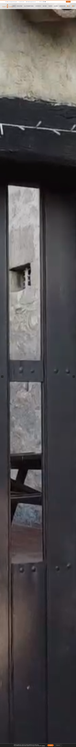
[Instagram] (43, 1)
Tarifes (50, 6)
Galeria (56, 6)
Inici (14, 6)
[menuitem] (68, 6)
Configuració (58, 745)
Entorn (44, 6)
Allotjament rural (29, 6)
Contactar (62, 6)
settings (43, 745)
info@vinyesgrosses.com (31, 1)
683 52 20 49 (22, 1)
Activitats (38, 6)
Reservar (68, 1)
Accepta (50, 745)
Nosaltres (19, 6)
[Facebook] (40, 1)
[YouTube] (45, 1)
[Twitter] (42, 1)
